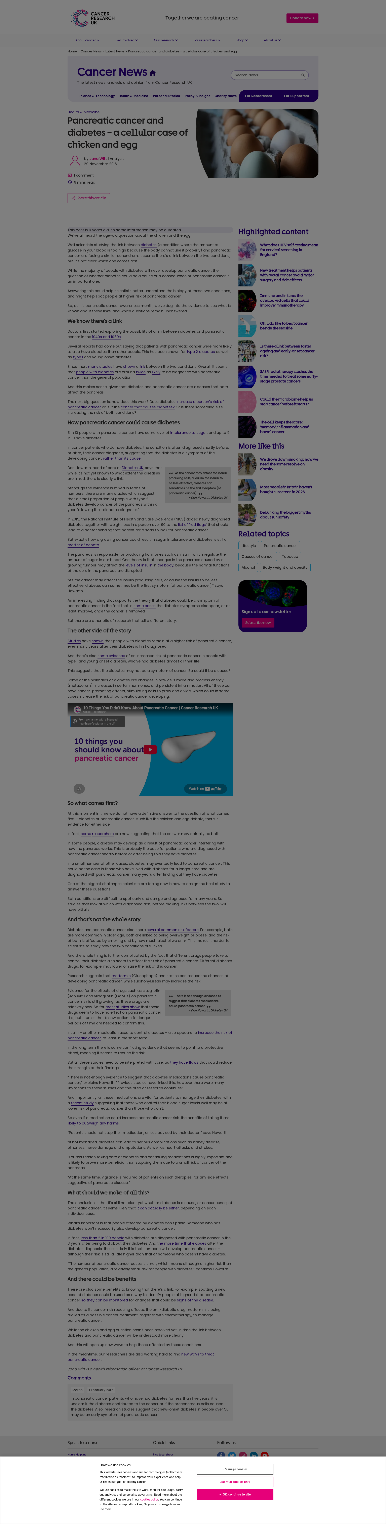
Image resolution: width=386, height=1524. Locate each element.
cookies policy (149, 1499)
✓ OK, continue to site (235, 1494)
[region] (193, 1490)
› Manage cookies (235, 1469)
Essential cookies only (235, 1482)
